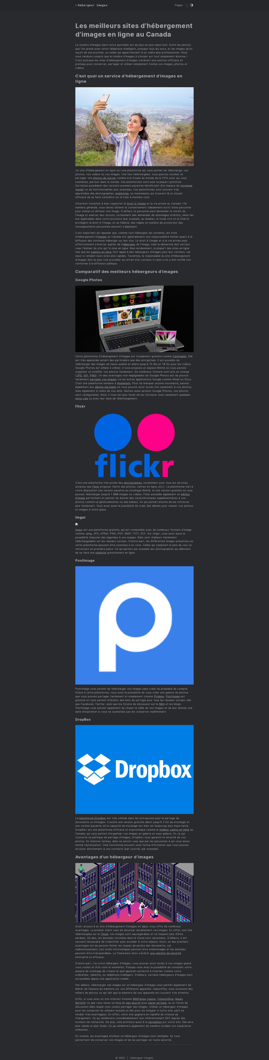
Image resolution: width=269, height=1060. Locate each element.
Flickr (95, 486)
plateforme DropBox (92, 818)
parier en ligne (157, 1002)
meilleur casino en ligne (174, 829)
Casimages (179, 356)
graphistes (122, 193)
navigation (155, 1022)
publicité (101, 552)
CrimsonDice (166, 999)
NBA (162, 704)
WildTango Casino (144, 999)
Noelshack (124, 383)
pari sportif (133, 1002)
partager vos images (103, 379)
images (102, 236)
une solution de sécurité (165, 953)
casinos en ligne (101, 252)
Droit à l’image (136, 203)
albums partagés (105, 387)
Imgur (79, 529)
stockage (186, 185)
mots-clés (81, 398)
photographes (133, 482)
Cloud (104, 934)
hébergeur (129, 244)
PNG (93, 375)
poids (79, 189)
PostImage (173, 696)
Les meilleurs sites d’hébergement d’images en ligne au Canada (134, 30)
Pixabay (159, 696)
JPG (79, 375)
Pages (179, 5)
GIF (86, 375)
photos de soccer (104, 178)
